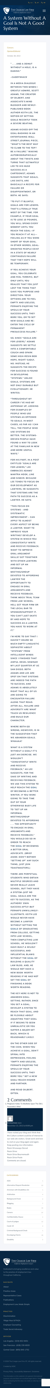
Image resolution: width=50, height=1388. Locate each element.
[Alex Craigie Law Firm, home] (18, 10)
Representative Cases (12, 1295)
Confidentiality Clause (25, 1217)
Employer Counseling (12, 1325)
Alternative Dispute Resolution (25, 1185)
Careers (25, 1212)
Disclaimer (35, 1371)
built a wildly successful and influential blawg (23, 951)
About (5, 1287)
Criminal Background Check (25, 1230)
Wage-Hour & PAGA (11, 1320)
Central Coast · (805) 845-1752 (16, 1349)
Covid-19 (25, 1226)
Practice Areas (9, 1291)
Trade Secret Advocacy (12, 1329)
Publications (8, 1300)
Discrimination (9, 1316)
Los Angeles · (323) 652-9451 (15, 1341)
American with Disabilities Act (25, 1190)
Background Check (25, 1199)
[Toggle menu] (44, 11)
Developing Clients (25, 1235)
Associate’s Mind (21, 101)
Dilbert (19, 98)
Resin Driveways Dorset (17, 1148)
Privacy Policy (8, 1371)
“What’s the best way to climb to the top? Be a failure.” (24, 148)
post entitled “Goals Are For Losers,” (25, 463)
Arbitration (25, 1194)
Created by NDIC (9, 1366)
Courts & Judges (25, 1221)
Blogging (25, 1203)
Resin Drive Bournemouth (18, 1154)
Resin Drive (12, 1151)
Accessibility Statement (22, 1371)
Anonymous (12, 1123)
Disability (25, 1239)
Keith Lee (27, 112)
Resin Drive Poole (14, 1157)
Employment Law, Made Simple (16, 1304)
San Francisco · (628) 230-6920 (16, 1345)
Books (25, 1208)
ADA (25, 1181)
